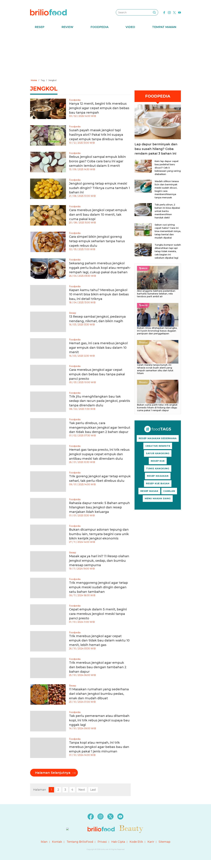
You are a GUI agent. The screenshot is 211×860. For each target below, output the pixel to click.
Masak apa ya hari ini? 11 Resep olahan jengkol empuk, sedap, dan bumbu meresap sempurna (99, 560)
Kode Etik (136, 841)
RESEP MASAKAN (157, 476)
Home (34, 80)
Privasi (102, 841)
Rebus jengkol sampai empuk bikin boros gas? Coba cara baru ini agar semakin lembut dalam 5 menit (97, 161)
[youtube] (179, 12)
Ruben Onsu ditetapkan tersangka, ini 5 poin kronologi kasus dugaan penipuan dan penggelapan (157, 331)
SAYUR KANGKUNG (157, 453)
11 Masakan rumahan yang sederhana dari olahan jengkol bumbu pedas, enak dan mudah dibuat (99, 693)
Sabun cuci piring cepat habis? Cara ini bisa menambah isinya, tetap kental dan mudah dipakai (168, 231)
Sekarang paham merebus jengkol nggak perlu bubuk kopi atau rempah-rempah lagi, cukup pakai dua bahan (100, 267)
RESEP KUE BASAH (157, 483)
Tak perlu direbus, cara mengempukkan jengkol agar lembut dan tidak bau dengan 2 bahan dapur (99, 427)
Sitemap (164, 841)
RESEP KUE (158, 461)
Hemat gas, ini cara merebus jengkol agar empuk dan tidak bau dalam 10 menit (98, 347)
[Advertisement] (105, 55)
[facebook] (164, 12)
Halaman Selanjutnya (52, 773)
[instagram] (169, 12)
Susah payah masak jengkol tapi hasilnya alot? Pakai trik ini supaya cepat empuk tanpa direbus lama (96, 134)
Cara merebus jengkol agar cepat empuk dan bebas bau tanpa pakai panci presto (97, 374)
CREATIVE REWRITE (157, 446)
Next (81, 789)
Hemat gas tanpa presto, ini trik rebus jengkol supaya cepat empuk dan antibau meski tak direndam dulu (99, 454)
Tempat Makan (164, 27)
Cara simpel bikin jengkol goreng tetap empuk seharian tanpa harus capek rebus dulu (97, 241)
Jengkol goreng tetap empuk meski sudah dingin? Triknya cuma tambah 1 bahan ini (99, 188)
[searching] (154, 12)
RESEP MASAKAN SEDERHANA (158, 438)
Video (130, 27)
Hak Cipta (118, 841)
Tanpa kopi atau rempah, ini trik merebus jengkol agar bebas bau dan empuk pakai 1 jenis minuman (99, 747)
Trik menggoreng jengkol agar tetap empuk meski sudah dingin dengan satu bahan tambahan (98, 587)
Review (67, 27)
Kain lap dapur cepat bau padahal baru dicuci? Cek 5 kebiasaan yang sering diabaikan (168, 168)
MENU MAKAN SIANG (158, 498)
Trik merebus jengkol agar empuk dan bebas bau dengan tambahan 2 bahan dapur (97, 667)
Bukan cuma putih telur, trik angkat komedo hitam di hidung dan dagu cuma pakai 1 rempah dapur (157, 407)
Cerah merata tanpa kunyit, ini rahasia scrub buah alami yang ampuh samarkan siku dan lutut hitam (155, 369)
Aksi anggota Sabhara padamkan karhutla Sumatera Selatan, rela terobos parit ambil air (156, 294)
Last (93, 789)
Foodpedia (99, 27)
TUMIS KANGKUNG (157, 468)
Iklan (44, 841)
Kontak (57, 841)
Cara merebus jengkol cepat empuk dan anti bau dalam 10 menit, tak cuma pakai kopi (98, 214)
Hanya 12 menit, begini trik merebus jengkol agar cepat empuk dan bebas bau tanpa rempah (99, 108)
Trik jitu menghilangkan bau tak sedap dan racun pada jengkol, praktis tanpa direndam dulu (99, 401)
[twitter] (174, 12)
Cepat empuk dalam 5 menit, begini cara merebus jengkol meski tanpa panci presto (98, 613)
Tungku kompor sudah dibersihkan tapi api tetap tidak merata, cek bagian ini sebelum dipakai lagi (168, 251)
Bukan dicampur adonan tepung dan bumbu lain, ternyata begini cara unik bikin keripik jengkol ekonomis (99, 534)
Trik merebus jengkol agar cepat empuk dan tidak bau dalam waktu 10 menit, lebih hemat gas (99, 640)
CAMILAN (169, 491)
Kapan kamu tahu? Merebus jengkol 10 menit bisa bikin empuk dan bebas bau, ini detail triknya (99, 294)
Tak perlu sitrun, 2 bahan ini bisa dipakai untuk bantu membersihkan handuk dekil (167, 211)
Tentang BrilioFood (80, 841)
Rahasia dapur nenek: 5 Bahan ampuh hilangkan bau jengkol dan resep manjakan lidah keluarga (99, 507)
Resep (39, 27)
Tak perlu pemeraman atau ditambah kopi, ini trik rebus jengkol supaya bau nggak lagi (99, 720)
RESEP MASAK (149, 491)
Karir (151, 841)
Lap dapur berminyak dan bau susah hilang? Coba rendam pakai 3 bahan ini (156, 148)
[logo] (48, 12)
